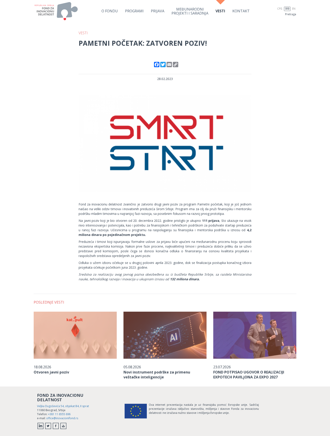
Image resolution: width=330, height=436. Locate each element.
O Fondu (109, 11)
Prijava (157, 11)
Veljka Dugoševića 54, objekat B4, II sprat (63, 406)
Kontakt (241, 11)
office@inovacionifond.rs (62, 418)
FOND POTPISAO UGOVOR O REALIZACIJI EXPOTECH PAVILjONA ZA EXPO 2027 (248, 375)
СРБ (279, 9)
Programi (134, 11)
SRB (287, 9)
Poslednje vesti (49, 302)
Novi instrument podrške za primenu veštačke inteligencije (156, 375)
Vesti (220, 11)
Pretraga (290, 14)
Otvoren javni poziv (51, 372)
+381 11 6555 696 (59, 414)
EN (293, 9)
